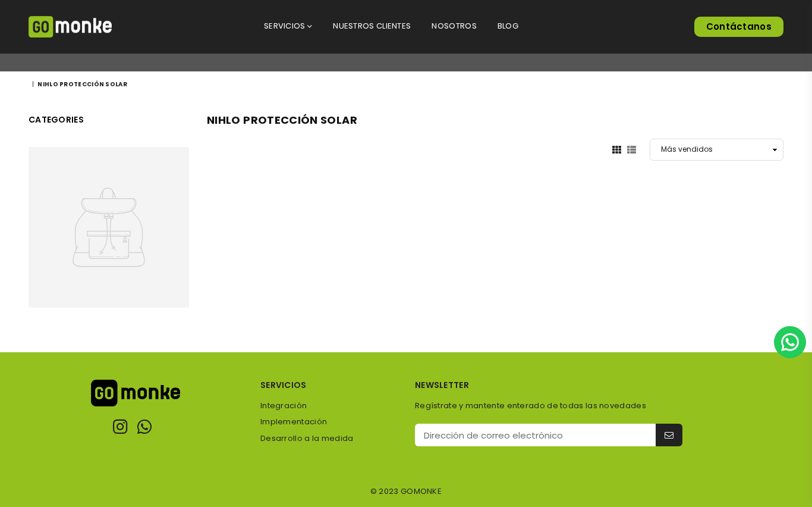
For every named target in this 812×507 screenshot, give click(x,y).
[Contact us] (790, 342)
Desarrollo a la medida (307, 438)
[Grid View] (616, 149)
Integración (283, 405)
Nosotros (454, 26)
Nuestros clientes (372, 26)
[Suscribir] (669, 435)
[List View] (631, 149)
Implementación (293, 421)
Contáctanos (739, 26)
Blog (508, 26)
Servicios (285, 26)
